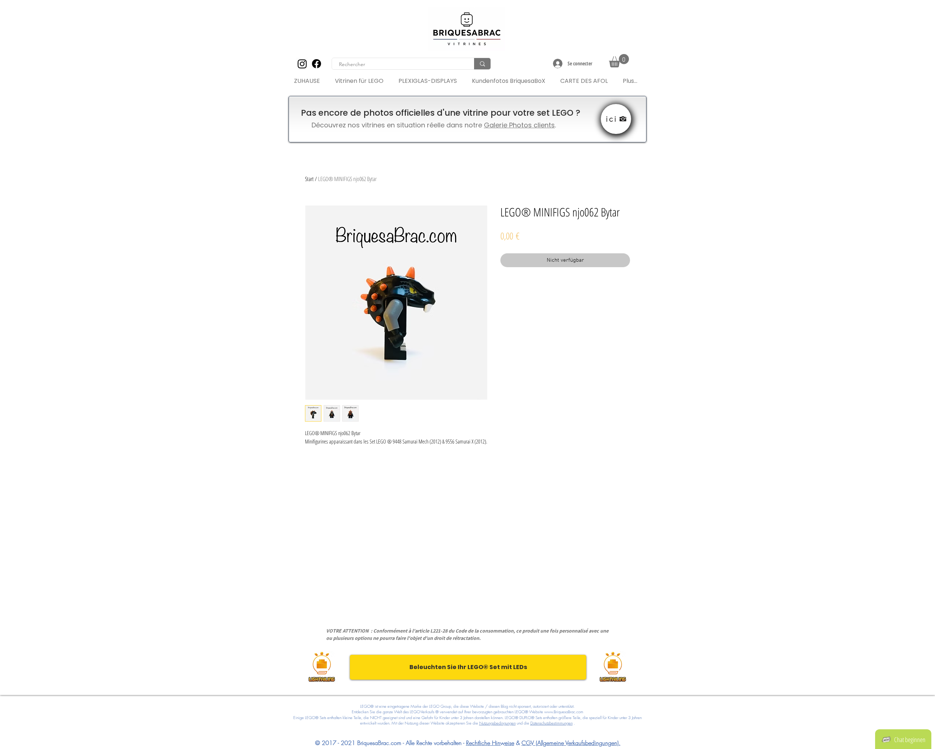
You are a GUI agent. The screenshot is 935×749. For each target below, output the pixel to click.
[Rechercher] (482, 63)
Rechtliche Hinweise (490, 743)
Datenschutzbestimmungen (551, 723)
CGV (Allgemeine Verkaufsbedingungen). (571, 743)
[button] (619, 61)
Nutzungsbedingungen (497, 723)
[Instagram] (302, 64)
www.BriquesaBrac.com (563, 711)
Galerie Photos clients (519, 125)
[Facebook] (316, 64)
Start (309, 179)
